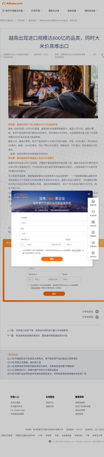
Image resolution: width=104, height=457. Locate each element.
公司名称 (24, 218)
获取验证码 (56, 244)
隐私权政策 (76, 250)
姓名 (22, 229)
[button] (89, 194)
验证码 (68, 240)
